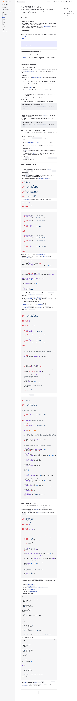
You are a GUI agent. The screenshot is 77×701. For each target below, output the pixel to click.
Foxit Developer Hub (46, 26)
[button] (7, 5)
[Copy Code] (55, 181)
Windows (24, 36)
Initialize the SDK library (41, 254)
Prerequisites (66, 8)
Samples (24, 57)
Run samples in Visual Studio (68, 11)
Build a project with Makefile (68, 15)
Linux (23, 38)
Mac (23, 39)
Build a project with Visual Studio (69, 13)
